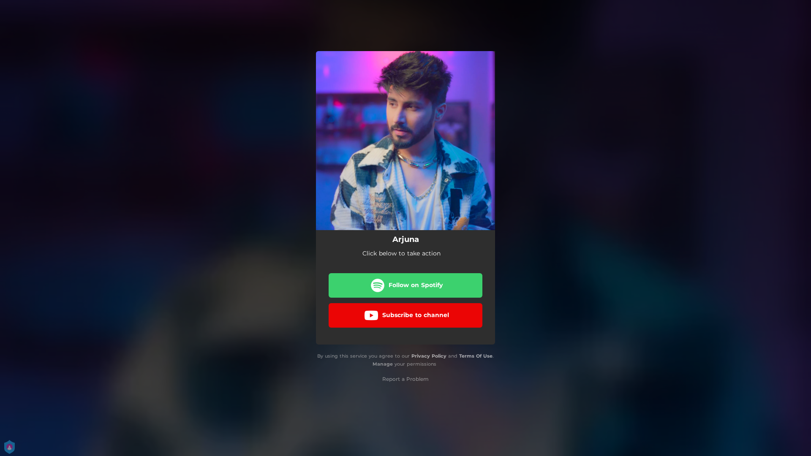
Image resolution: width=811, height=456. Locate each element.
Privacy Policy (428, 356)
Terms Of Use (476, 356)
